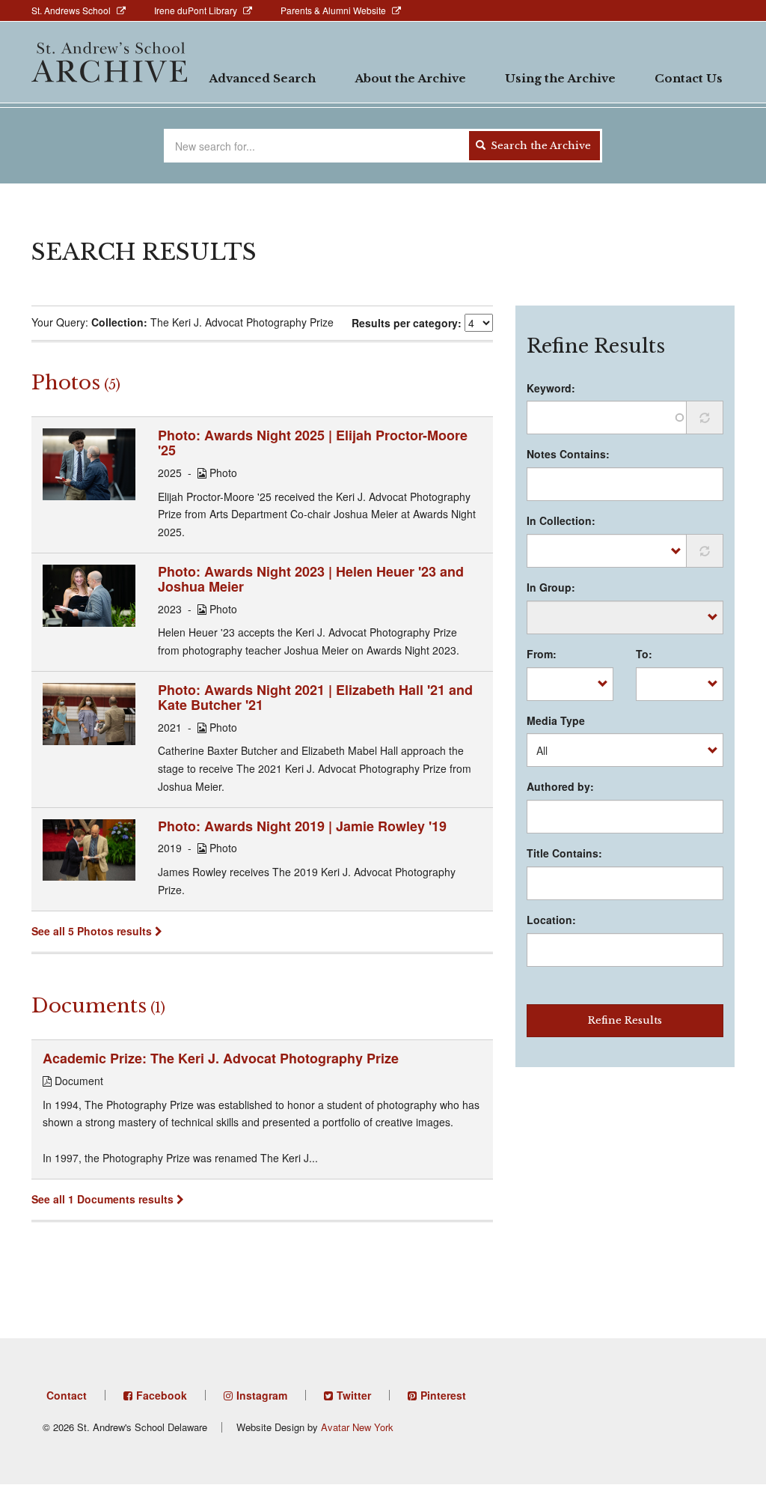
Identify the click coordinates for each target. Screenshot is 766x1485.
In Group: (551, 587)
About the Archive (410, 78)
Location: (551, 919)
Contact (66, 1395)
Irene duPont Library (195, 10)
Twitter (354, 1395)
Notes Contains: (568, 453)
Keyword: (551, 387)
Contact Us (689, 78)
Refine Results (625, 1020)
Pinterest (443, 1395)
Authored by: (560, 786)
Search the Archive (539, 145)
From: (542, 653)
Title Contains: (564, 852)
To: (644, 653)
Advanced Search (262, 78)
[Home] (109, 62)
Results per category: (407, 322)
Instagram (261, 1395)
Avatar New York (357, 1427)
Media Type (556, 720)
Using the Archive (560, 78)
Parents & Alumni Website (333, 10)
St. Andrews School (71, 10)
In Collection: (561, 520)
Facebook (161, 1395)
